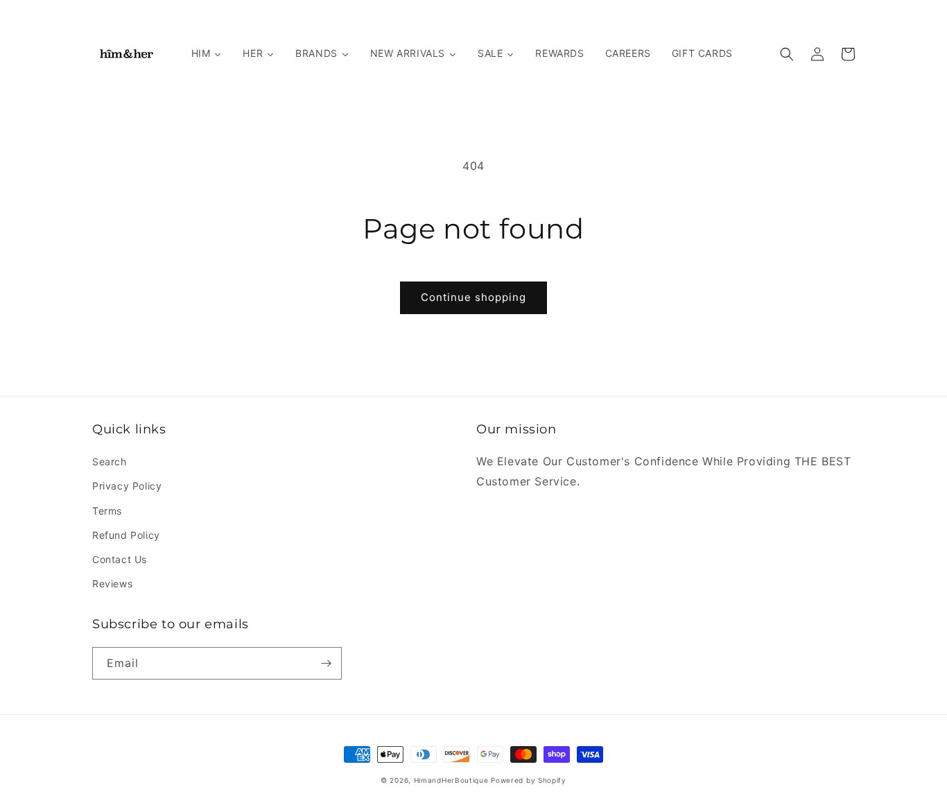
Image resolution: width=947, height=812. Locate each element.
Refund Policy (126, 535)
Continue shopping (473, 297)
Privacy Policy (127, 486)
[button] (787, 54)
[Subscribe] (326, 663)
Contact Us (119, 559)
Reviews (112, 583)
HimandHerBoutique (451, 780)
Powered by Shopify (528, 780)
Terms (107, 511)
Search (109, 461)
